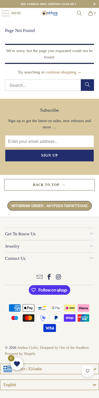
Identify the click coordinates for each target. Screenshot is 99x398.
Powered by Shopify (20, 354)
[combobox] (49, 369)
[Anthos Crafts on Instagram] (59, 277)
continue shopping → (63, 72)
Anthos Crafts (27, 348)
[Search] (79, 13)
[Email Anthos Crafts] (40, 277)
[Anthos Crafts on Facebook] (49, 277)
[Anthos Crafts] (49, 13)
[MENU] (2, 13)
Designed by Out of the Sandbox (64, 348)
